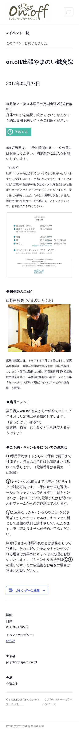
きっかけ (16, 421)
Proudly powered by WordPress (25, 726)
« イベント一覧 (17, 32)
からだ (10, 640)
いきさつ (33, 421)
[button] (28, 12)
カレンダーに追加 (28, 590)
